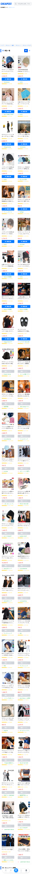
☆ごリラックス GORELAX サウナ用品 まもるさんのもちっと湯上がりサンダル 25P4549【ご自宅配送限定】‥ (24, 330)
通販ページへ (8, 371)
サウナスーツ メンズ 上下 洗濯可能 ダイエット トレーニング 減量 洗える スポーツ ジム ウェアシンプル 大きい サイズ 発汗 (8, 622)
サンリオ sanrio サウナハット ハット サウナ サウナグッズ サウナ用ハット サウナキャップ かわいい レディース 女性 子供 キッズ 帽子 (24, 265)
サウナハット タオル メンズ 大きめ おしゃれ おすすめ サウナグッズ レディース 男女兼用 (8, 686)
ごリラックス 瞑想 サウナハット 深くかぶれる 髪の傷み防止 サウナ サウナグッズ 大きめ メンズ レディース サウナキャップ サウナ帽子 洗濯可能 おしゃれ (24, 135)
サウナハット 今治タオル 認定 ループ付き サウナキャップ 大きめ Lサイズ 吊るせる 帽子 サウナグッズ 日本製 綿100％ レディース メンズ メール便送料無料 (24, 816)
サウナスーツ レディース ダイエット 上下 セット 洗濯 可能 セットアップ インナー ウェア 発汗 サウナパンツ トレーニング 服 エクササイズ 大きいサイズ (24, 654)
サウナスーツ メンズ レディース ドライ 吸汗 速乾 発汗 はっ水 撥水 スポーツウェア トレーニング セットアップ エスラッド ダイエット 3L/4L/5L (8, 848)
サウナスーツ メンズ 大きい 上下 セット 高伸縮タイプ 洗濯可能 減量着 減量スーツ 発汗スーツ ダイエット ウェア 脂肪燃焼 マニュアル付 (8, 135)
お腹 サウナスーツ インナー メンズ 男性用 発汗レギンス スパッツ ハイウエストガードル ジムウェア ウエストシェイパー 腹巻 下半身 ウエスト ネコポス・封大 (8, 265)
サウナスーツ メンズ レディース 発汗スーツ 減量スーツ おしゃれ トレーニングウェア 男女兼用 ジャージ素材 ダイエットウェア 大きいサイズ (24, 460)
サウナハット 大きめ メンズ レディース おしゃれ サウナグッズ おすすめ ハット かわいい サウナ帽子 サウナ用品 (8, 460)
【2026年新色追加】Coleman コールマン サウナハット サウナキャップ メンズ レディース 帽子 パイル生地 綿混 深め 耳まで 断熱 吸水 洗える (24, 70)
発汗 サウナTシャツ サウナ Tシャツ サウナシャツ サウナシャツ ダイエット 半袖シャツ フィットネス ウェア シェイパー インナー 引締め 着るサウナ (8, 298)
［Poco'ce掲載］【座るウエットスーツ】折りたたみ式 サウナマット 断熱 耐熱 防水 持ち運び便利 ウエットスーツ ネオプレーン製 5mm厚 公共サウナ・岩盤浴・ (24, 850)
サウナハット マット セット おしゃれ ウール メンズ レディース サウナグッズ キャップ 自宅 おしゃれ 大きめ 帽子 (24, 233)
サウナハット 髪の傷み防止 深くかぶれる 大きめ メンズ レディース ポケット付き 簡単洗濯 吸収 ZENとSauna (24, 395)
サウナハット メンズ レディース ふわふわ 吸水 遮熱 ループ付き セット (24, 427)
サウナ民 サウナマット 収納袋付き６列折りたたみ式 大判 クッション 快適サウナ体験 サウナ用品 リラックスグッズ (8, 200)
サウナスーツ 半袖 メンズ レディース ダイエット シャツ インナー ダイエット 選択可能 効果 (24, 751)
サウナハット (12, 7)
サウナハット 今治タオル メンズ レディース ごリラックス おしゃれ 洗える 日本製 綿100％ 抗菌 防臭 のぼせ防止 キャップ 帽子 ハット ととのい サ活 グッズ (8, 70)
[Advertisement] (16, 26)
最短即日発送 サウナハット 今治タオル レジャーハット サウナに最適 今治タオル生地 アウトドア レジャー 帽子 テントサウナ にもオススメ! (24, 557)
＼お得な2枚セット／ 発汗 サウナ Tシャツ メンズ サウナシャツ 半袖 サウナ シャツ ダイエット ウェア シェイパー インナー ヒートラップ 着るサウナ (24, 298)
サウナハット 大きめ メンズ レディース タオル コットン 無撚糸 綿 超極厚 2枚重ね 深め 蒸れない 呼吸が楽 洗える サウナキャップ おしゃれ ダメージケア (8, 395)
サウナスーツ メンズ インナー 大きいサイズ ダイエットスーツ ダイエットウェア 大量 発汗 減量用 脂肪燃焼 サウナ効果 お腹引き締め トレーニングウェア (8, 330)
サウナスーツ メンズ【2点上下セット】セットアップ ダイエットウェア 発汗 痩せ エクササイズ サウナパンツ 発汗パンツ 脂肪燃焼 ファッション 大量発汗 (24, 524)
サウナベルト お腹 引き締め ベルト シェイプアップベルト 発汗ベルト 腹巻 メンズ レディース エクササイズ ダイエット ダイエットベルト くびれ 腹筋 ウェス (24, 784)
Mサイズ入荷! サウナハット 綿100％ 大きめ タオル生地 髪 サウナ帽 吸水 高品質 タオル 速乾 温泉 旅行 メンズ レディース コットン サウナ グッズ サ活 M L (8, 654)
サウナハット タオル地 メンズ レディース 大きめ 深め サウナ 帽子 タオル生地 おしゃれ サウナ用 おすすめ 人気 (24, 686)
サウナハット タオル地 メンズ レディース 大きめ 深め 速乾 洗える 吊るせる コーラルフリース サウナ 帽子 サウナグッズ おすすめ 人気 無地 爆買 (24, 622)
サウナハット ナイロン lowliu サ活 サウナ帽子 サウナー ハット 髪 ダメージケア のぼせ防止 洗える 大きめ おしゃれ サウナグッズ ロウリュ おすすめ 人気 (8, 362)
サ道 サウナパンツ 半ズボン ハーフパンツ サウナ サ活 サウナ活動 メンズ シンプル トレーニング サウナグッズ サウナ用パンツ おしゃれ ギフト (24, 103)
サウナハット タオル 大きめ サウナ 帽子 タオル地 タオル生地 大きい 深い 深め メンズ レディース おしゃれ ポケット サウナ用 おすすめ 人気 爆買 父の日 (24, 200)
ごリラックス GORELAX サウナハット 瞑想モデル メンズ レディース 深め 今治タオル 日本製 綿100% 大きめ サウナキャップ (8, 168)
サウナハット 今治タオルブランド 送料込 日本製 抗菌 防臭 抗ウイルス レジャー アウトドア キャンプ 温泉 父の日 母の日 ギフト (24, 168)
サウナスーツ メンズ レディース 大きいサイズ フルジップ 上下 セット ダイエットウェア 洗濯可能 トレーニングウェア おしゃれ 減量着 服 (8, 557)
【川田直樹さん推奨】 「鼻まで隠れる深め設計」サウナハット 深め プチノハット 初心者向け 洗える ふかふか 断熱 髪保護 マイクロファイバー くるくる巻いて (8, 817)
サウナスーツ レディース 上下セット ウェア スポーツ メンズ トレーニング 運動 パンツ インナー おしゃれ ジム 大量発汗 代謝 (24, 719)
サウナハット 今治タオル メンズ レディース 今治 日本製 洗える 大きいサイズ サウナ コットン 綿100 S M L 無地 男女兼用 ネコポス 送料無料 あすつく (8, 524)
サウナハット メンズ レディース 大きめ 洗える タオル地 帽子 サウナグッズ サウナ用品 (8, 103)
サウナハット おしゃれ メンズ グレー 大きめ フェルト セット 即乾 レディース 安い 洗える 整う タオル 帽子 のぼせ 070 (8, 719)
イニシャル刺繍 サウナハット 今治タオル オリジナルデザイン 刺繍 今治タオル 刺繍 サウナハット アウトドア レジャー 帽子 (8, 427)
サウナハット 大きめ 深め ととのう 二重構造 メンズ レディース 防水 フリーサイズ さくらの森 (24, 362)
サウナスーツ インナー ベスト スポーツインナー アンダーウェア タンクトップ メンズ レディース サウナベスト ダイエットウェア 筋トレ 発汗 (8, 589)
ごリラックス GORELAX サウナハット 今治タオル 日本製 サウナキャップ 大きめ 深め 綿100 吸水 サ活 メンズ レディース (8, 233)
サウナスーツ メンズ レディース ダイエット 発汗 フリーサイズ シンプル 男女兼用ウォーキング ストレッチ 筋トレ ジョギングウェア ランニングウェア (8, 784)
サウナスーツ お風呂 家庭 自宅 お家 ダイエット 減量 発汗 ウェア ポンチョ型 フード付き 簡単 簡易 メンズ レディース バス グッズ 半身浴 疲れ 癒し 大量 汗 (24, 492)
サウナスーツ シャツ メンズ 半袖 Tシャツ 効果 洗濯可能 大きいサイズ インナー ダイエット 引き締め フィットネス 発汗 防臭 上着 (8, 751)
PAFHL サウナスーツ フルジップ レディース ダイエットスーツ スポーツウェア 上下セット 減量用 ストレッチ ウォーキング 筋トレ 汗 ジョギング (24, 589)
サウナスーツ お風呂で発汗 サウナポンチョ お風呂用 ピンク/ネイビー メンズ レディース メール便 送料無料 (8, 492)
